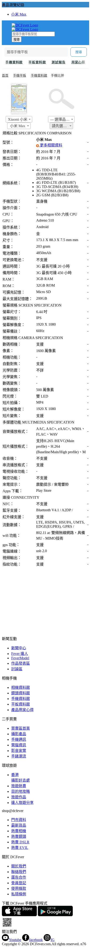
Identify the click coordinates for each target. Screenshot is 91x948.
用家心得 (78, 62)
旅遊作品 (18, 797)
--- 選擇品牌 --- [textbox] (62, 119)
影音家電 (18, 751)
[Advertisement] (45, 601)
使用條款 (18, 888)
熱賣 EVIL (19, 848)
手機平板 (19, 75)
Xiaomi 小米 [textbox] (17, 119)
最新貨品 (18, 825)
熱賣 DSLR (20, 842)
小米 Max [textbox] (17, 126)
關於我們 (18, 866)
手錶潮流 (18, 756)
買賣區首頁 (20, 728)
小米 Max (18, 14)
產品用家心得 (22, 710)
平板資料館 (37, 62)
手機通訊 (18, 739)
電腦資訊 (18, 745)
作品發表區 (20, 663)
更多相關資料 (50, 145)
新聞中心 (18, 648)
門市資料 (18, 820)
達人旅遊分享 (22, 803)
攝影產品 (18, 734)
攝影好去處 (20, 777)
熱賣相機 (18, 831)
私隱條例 (18, 894)
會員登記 (18, 883)
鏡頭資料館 (20, 693)
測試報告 (58, 62)
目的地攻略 (20, 791)
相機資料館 (20, 687)
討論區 (16, 669)
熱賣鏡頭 (18, 836)
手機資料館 (14, 62)
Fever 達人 (19, 654)
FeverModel (20, 658)
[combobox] (19, 119)
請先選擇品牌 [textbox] (62, 126)
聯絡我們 (18, 872)
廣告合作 (18, 877)
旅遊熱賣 (18, 786)
